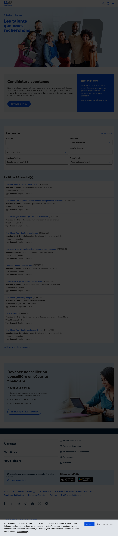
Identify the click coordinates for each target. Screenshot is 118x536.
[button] (104, 524)
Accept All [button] (89, 524)
